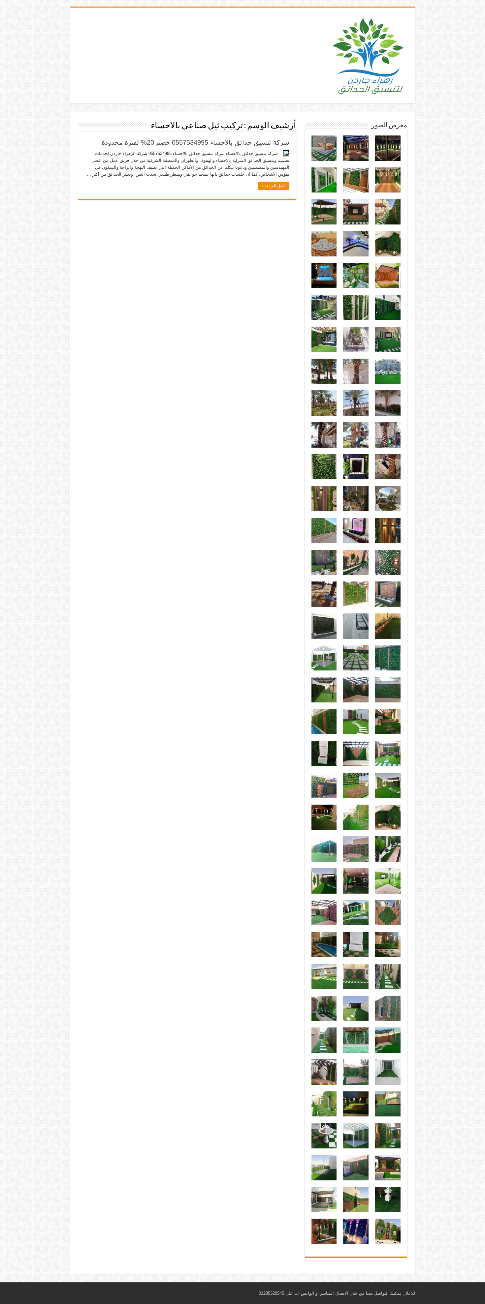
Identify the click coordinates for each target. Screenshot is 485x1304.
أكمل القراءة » (273, 186)
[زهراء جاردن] (369, 54)
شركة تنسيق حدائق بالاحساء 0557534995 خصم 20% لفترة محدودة (195, 142)
